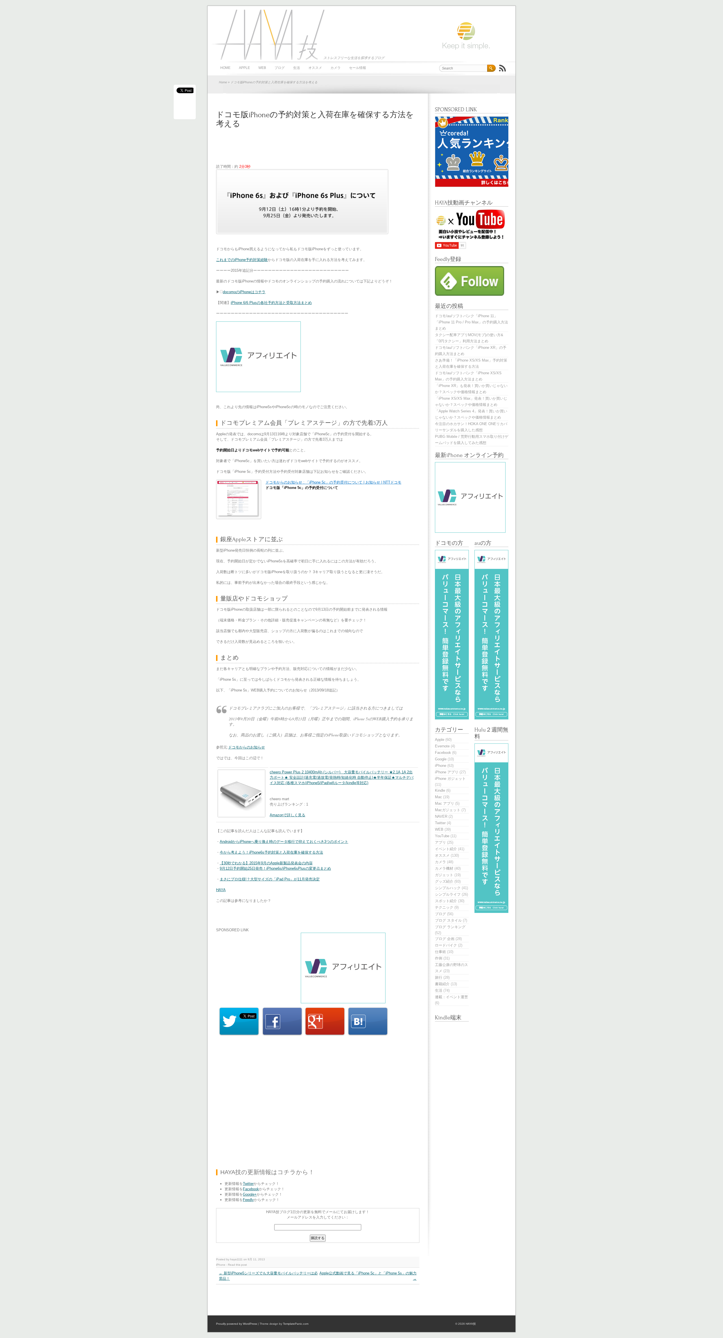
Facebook (251, 1189)
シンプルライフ (448, 894)
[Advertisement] (319, 149)
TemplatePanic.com (295, 1323)
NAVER (441, 816)
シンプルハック (448, 888)
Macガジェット (447, 810)
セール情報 (357, 68)
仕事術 (440, 952)
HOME (225, 68)
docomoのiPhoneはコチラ (244, 292)
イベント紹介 (446, 849)
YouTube (442, 836)
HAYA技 (267, 34)
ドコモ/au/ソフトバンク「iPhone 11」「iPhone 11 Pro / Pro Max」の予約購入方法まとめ (471, 322)
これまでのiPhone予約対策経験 (242, 260)
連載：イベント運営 (451, 997)
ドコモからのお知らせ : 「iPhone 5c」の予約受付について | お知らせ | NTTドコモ (333, 482)
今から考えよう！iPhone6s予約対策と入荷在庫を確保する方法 (271, 852)
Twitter (248, 1184)
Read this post (237, 1264)
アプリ (440, 842)
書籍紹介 (442, 984)
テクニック (444, 907)
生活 (296, 68)
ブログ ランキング (450, 927)
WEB (262, 68)
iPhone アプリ (446, 772)
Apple (244, 68)
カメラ (335, 68)
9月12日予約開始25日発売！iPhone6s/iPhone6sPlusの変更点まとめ (275, 868)
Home (223, 82)
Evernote (442, 746)
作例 (438, 958)
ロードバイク (446, 945)
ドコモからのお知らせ (246, 747)
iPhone (220, 1264)
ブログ (280, 68)
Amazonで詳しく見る (287, 815)
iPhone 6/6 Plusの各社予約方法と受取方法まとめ (271, 303)
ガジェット (444, 875)
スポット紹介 (446, 901)
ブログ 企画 (444, 939)
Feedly (248, 1200)
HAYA (221, 890)
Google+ (250, 1194)
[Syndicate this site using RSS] (502, 68)
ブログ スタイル (448, 920)
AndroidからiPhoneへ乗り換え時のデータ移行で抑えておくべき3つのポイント (284, 841)
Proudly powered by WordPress (236, 1323)
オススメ (315, 68)
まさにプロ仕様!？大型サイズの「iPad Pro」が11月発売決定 (270, 879)
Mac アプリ (444, 803)
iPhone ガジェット (450, 778)
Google (441, 759)
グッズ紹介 (444, 881)
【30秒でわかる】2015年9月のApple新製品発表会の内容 (266, 863)
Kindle (440, 790)
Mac (438, 797)
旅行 (438, 977)
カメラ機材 (444, 868)
